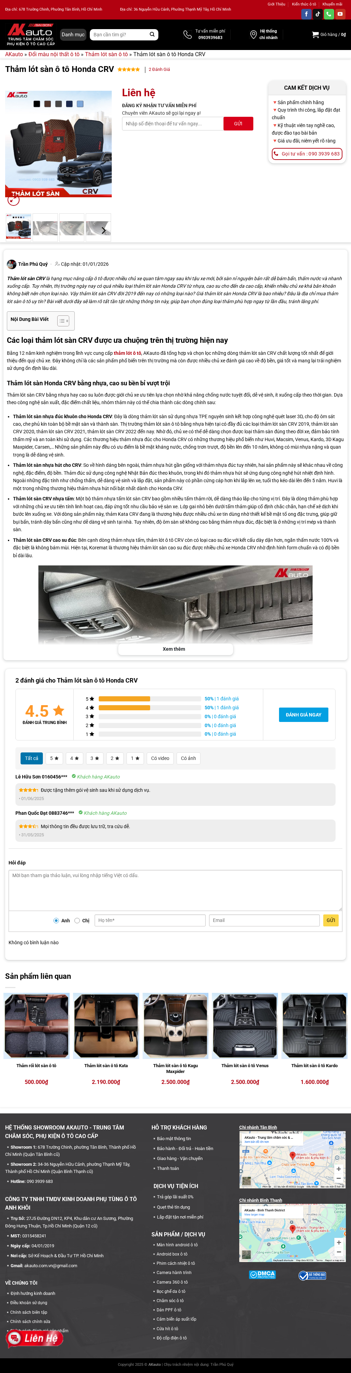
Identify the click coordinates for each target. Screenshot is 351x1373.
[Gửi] (152, 34)
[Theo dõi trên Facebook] (306, 14)
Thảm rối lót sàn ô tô (36, 1065)
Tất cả (31, 758)
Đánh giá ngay (304, 714)
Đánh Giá (159, 69)
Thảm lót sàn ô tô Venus (245, 1065)
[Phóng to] (14, 200)
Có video (160, 758)
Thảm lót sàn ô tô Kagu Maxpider (175, 1068)
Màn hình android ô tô (177, 1245)
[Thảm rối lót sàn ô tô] (36, 1026)
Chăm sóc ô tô (170, 1300)
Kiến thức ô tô (304, 4)
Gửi (331, 920)
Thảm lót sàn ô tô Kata (106, 1065)
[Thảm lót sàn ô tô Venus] (245, 1026)
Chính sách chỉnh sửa (30, 1321)
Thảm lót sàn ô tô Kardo (314, 1065)
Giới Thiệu (276, 4)
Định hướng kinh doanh (33, 1293)
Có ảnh (188, 758)
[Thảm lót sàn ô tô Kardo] (314, 1026)
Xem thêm (174, 649)
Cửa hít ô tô (167, 1328)
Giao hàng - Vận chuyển (180, 1158)
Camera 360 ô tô (172, 1282)
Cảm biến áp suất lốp (176, 1319)
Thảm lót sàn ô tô (106, 54)
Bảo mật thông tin (174, 1138)
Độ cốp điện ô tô (172, 1338)
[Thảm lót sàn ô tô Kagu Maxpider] (176, 1026)
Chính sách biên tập (28, 1312)
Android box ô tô (172, 1254)
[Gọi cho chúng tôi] (329, 14)
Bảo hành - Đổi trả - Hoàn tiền (185, 1148)
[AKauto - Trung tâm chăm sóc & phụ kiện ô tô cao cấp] (31, 34)
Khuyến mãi (332, 4)
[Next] (101, 144)
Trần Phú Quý (221, 1364)
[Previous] (16, 144)
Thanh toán (168, 1168)
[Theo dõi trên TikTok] (318, 14)
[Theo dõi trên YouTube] (340, 14)
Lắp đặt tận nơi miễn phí (180, 1217)
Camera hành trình (174, 1272)
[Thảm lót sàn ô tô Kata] (106, 1026)
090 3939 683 (40, 1181)
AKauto (14, 54)
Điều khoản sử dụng (28, 1302)
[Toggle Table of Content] (60, 321)
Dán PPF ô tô (169, 1310)
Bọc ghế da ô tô (171, 1291)
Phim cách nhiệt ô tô (176, 1263)
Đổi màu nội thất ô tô (54, 54)
